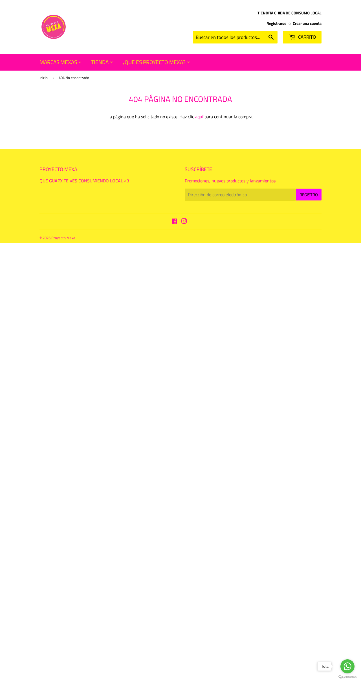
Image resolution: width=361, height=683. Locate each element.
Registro (309, 194)
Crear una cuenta (307, 23)
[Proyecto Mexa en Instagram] (184, 221)
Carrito (306, 37)
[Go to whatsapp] (347, 666)
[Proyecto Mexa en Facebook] (174, 221)
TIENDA (100, 62)
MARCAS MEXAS (58, 62)
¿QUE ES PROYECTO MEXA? (155, 62)
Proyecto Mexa (63, 238)
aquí (199, 116)
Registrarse (276, 23)
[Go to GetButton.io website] (347, 677)
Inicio (43, 77)
